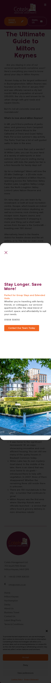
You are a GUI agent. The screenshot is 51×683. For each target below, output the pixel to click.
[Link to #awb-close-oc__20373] (6, 252)
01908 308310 (12, 319)
